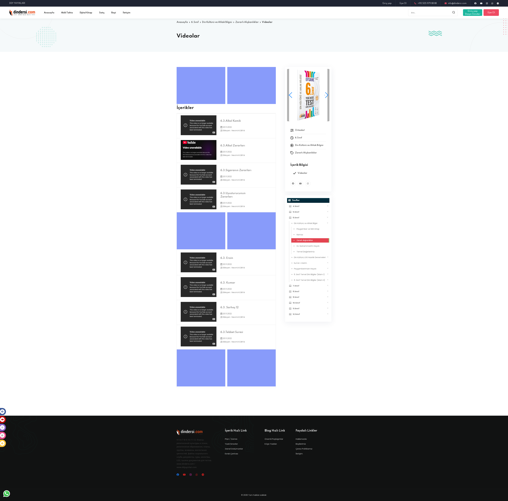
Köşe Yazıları (271, 443)
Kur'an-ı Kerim (300, 263)
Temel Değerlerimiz (305, 251)
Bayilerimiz (301, 443)
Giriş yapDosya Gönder (472, 12)
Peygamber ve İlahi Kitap (307, 229)
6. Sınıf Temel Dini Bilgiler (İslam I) (309, 274)
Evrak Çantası (231, 453)
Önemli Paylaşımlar (274, 439)
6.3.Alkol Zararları (232, 145)
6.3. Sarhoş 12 (229, 307)
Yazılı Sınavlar (231, 443)
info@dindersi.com (457, 3)
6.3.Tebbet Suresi (231, 332)
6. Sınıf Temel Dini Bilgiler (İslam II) (309, 280)
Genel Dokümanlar (234, 448)
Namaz (299, 234)
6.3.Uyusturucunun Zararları (233, 195)
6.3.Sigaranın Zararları (235, 170)
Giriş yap (387, 3)
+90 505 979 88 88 (427, 3)
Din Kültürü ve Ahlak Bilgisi (217, 22)
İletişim (299, 453)
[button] (326, 95)
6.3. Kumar (227, 283)
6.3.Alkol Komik (230, 121)
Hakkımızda (301, 439)
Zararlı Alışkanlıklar (247, 22)
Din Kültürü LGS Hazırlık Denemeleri (310, 257)
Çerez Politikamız (304, 448)
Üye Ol (403, 3)
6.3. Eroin (226, 258)
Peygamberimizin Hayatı (305, 268)
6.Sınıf (195, 22)
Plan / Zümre (231, 439)
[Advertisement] (201, 85)
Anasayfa (182, 22)
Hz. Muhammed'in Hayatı (307, 246)
